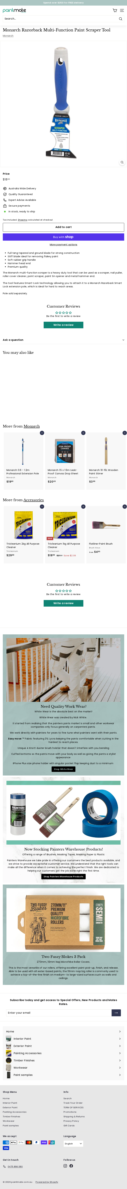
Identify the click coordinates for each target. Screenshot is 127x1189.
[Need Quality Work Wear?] (63, 670)
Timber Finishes (11, 1116)
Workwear (9, 1121)
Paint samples (11, 1125)
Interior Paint (10, 1102)
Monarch (8, 35)
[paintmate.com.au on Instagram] (59, 1177)
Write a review (63, 325)
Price (6, 173)
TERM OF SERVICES (74, 1107)
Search (68, 1098)
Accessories (33, 500)
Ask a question (13, 340)
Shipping (22, 220)
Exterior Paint (10, 1107)
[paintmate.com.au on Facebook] (65, 1177)
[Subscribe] (92, 1155)
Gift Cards (69, 1125)
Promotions (70, 1112)
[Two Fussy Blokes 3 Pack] (63, 920)
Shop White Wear (63, 769)
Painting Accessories (14, 1112)
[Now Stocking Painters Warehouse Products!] (63, 813)
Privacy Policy (71, 1121)
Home (6, 1098)
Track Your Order (73, 1102)
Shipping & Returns (74, 1116)
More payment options (63, 244)
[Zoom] (122, 162)
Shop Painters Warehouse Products (63, 876)
